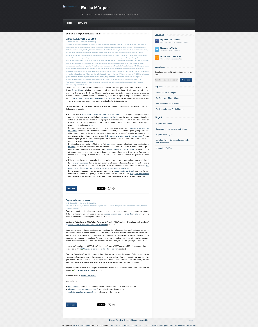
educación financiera (79, 163)
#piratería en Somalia (92, 74)
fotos (92, 141)
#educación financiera (111, 52)
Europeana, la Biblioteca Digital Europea (124, 136)
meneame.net (74, 286)
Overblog (145, 320)
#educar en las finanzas (135, 52)
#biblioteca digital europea (123, 47)
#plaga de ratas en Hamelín (109, 74)
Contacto (82, 23)
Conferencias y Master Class (167, 98)
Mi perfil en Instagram (164, 134)
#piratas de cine (137, 71)
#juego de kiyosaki (72, 63)
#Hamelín (102, 58)
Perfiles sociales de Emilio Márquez (170, 109)
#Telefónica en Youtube (73, 82)
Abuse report (137, 326)
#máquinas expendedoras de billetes (132, 63)
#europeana (76, 55)
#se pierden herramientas (91, 79)
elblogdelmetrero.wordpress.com (82, 289)
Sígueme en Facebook (170, 40)
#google (81, 58)
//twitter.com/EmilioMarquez (170, 51)
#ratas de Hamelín (98, 77)
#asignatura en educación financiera (128, 44)
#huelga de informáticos (139, 58)
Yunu (91, 125)
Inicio (69, 23)
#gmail (92, 55)
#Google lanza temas (91, 58)
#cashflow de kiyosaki (111, 50)
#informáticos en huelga (96, 60)
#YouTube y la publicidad (74, 85)
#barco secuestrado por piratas (85, 47)
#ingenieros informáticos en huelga (137, 60)
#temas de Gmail (86, 82)
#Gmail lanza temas (135, 55)
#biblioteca (99, 47)
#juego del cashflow (84, 63)
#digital (101, 52)
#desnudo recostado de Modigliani (87, 52)
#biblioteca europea (139, 47)
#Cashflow (99, 50)
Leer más (71, 188)
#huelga (128, 58)
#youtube (140, 82)
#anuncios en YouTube (96, 44)
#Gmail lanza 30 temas (120, 55)
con (108, 144)
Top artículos (115, 326)
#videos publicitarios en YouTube (125, 82)
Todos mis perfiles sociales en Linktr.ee (171, 129)
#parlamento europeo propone (81, 71)
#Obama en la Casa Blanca (113, 68)
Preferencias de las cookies (185, 326)
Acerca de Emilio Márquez (166, 93)
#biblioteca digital (109, 47)
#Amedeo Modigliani (81, 44)
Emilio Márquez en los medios (168, 104)
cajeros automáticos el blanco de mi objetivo (122, 214)
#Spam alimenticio (111, 79)
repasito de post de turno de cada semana (100, 114)
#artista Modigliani (110, 44)
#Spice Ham (138, 79)
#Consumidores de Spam (127, 50)
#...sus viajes (79, 206)
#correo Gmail (70, 52)
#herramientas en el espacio (115, 58)
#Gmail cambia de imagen (103, 55)
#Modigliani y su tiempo (141, 66)
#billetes (85, 50)
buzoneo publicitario (109, 117)
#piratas (128, 71)
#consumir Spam (141, 50)
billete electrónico (88, 276)
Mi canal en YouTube (164, 148)
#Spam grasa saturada (125, 79)
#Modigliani (117, 66)
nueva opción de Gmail (124, 171)
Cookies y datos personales (162, 326)
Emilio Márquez (96, 7)
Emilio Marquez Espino (81, 326)
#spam (103, 79)
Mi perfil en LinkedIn (164, 123)
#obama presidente (129, 68)
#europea (69, 55)
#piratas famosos (79, 74)
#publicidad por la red (85, 77)
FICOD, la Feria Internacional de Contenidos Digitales (92, 98)
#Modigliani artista (127, 66)
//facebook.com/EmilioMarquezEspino (174, 42)
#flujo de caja (85, 55)
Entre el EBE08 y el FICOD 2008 (81, 39)
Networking (77, 90)
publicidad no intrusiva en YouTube (119, 149)
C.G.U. (147, 326)
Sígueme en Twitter (169, 48)
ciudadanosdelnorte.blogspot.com (82, 292)
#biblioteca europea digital (74, 50)
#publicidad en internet (141, 74)
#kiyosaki (95, 63)
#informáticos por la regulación (115, 60)
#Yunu (85, 85)
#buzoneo (92, 50)
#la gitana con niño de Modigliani (109, 63)
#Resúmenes (78, 79)
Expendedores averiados (78, 200)
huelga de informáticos (139, 174)
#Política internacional (126, 74)
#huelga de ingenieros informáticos (77, 60)
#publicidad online (71, 77)
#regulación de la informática (114, 77)
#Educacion (123, 52)
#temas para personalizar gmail (103, 82)
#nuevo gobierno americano (75, 68)
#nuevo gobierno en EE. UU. (94, 68)
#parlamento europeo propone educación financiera (108, 71)
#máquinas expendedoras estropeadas (78, 66)
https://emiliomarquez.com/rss (171, 59)
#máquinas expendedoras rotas (102, 66)
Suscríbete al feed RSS (170, 56)
